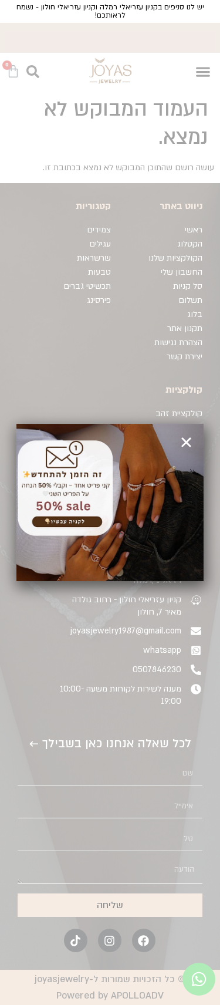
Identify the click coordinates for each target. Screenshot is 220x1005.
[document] (110, 502)
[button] (186, 442)
